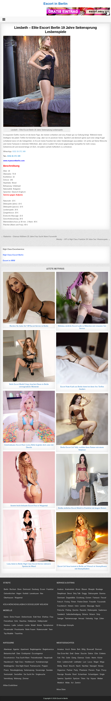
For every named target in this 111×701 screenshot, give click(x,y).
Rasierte (83, 610)
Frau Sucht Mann (23, 658)
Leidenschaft (68, 662)
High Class (19, 662)
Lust (84, 662)
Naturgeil (93, 666)
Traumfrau (19, 633)
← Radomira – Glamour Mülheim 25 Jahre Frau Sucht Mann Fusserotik (29, 236)
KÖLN (5, 604)
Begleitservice (48, 649)
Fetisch (60, 602)
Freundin (92, 602)
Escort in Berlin (55, 3)
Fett (58, 658)
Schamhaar (82, 674)
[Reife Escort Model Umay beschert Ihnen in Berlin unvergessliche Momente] (29, 356)
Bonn (19, 589)
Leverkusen (34, 593)
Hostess (7, 625)
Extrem (88, 598)
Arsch (67, 649)
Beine (73, 649)
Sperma (60, 678)
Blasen (84, 589)
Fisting (67, 602)
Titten (83, 678)
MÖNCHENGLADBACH (17, 604)
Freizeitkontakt (37, 658)
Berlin (6, 589)
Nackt (98, 606)
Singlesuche (40, 674)
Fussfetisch (61, 606)
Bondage (99, 589)
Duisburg (35, 589)
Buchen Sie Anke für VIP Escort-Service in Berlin (29, 326)
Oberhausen (8, 598)
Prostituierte (19, 629)
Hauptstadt (48, 658)
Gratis (87, 658)
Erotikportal (26, 653)
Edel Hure (37, 617)
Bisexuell (90, 649)
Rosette (68, 674)
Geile (68, 658)
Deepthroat (61, 593)
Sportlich (68, 678)
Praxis (6, 670)
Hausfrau (22, 621)
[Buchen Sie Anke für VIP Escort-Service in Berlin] (29, 298)
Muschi (72, 666)
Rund (74, 674)
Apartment (25, 649)
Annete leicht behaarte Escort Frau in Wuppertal (29, 505)
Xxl (72, 683)
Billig (83, 649)
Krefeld (25, 593)
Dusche (84, 653)
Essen (42, 589)
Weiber (100, 678)
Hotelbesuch (30, 662)
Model (33, 625)
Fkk (63, 658)
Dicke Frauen (15, 617)
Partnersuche (35, 666)
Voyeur (93, 678)
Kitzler (99, 658)
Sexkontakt (8, 674)
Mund (65, 666)
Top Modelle (8, 633)
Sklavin (92, 614)
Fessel (103, 598)
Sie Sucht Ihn (29, 674)
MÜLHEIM (44, 604)
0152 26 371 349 (18, 151)
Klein (59, 662)
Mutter (39, 625)
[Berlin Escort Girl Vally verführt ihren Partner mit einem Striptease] (82, 419)
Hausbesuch (9, 662)
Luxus (90, 662)
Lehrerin (20, 625)
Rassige (60, 674)
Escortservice (9, 658)
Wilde (67, 683)
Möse (59, 689)
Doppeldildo (70, 598)
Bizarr (78, 589)
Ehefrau (45, 617)
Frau (51, 617)
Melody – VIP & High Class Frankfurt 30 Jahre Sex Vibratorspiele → (83, 239)
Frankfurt (49, 589)
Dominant (61, 598)
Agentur (16, 649)
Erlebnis (102, 653)
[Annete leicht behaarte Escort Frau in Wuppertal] (29, 477)
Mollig (59, 666)
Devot (69, 593)
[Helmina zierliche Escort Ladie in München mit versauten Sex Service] (82, 298)
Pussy (103, 670)
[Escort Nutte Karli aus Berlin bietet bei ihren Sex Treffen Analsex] (82, 358)
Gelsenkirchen (9, 593)
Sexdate (49, 670)
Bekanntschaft (9, 653)
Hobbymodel (42, 621)
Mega (102, 662)
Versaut (81, 618)
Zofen (101, 618)
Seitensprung (29, 670)
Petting (68, 610)
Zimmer (26, 678)
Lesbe (27, 625)
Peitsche (60, 610)
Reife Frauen (30, 629)
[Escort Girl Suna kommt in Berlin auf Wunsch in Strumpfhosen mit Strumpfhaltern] (82, 538)
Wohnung (17, 678)
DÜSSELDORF (33, 604)
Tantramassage (71, 618)
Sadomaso (102, 610)
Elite (96, 653)
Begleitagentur (35, 649)
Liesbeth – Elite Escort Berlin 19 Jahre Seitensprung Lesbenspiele (55, 30)
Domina (102, 593)
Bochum (13, 589)
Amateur (60, 649)
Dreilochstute (27, 617)
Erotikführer (12, 685)
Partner (69, 670)
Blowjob (91, 589)
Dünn (63, 689)
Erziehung (80, 598)
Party (76, 670)
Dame (6, 617)
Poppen (45, 666)
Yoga (96, 618)
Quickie (75, 610)
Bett (78, 649)
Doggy (84, 593)
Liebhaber (77, 662)
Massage (90, 606)
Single (102, 674)
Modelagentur (9, 666)
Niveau (100, 666)
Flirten (73, 602)
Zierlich (78, 683)
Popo (98, 670)
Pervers (92, 670)
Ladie (14, 625)
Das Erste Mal (62, 653)
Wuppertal (18, 598)
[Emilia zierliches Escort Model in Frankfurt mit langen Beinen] (82, 480)
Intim (77, 606)
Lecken (83, 606)
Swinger (60, 618)
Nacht (78, 666)
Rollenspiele (92, 610)
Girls (16, 621)
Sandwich (61, 614)
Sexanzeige (40, 670)
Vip (88, 678)
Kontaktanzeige (42, 662)
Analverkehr (69, 589)
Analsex (60, 589)
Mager (96, 662)
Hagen (18, 593)
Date (18, 653)
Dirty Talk (77, 593)
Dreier (77, 653)
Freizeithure (8, 621)
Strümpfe (70, 625)
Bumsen (98, 649)
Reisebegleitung (16, 670)
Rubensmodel (42, 629)
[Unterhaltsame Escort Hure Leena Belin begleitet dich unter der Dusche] (29, 417)
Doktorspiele (93, 593)
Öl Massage (61, 625)
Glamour (80, 658)
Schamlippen (93, 674)
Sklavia (85, 614)
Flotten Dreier (82, 602)
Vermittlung (8, 678)
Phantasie (83, 670)
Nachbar (85, 666)
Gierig (73, 658)
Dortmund (26, 589)
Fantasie (96, 598)
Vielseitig (89, 618)
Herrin (94, 658)
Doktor (90, 653)
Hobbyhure (32, 621)
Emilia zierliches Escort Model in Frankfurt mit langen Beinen (82, 508)
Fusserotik (101, 602)
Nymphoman (48, 625)
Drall (71, 653)
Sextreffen (18, 674)
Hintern (70, 606)
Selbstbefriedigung (73, 614)
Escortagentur (37, 653)
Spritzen (76, 678)
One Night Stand (22, 666)
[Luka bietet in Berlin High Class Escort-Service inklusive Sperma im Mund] (29, 536)
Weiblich (60, 683)
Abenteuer (8, 649)
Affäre (5, 685)
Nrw (41, 593)
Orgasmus (61, 670)
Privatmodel (8, 629)
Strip (98, 614)
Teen (51, 629)
